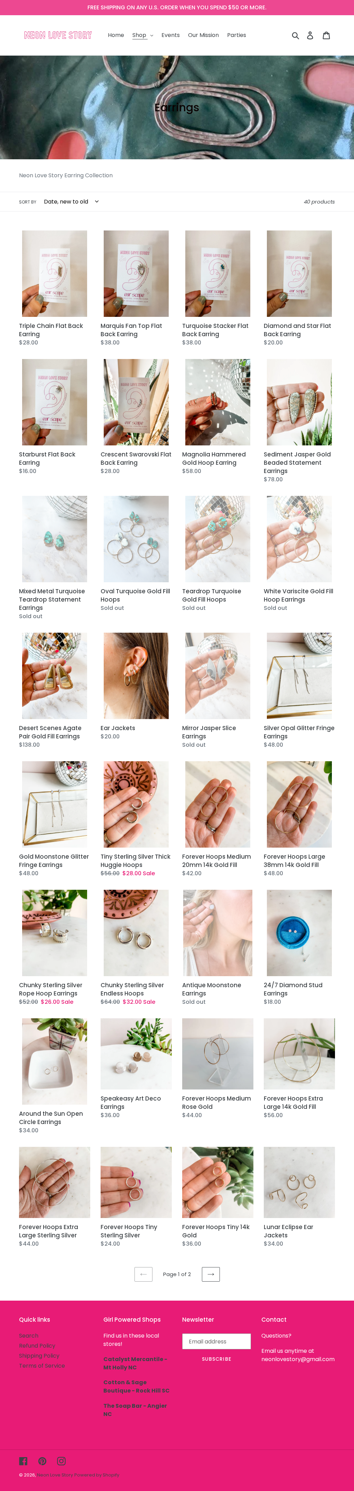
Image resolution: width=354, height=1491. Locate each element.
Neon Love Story (55, 1475)
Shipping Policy (39, 1356)
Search (28, 1336)
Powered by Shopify (96, 1475)
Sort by (27, 202)
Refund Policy (37, 1346)
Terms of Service (42, 1366)
